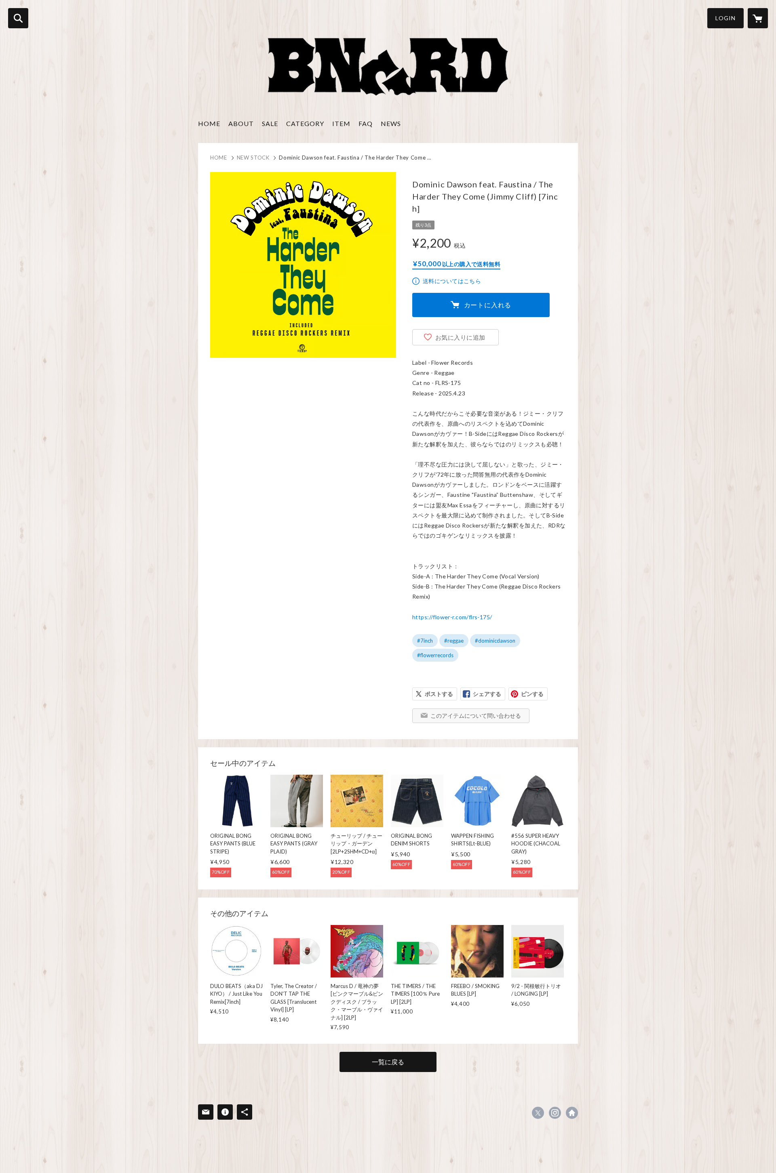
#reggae (454, 640)
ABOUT (241, 123)
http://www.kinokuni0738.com (572, 1113)
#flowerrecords (435, 655)
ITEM (341, 123)
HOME (209, 123)
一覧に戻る (388, 1062)
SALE (270, 123)
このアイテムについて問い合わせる (475, 715)
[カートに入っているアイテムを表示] (758, 18)
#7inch (425, 640)
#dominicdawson (495, 640)
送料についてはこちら (452, 280)
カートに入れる (488, 305)
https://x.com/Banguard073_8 (538, 1113)
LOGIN (725, 18)
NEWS (391, 123)
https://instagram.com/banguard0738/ (555, 1113)
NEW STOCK (253, 157)
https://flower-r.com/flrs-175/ (452, 617)
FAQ (365, 123)
